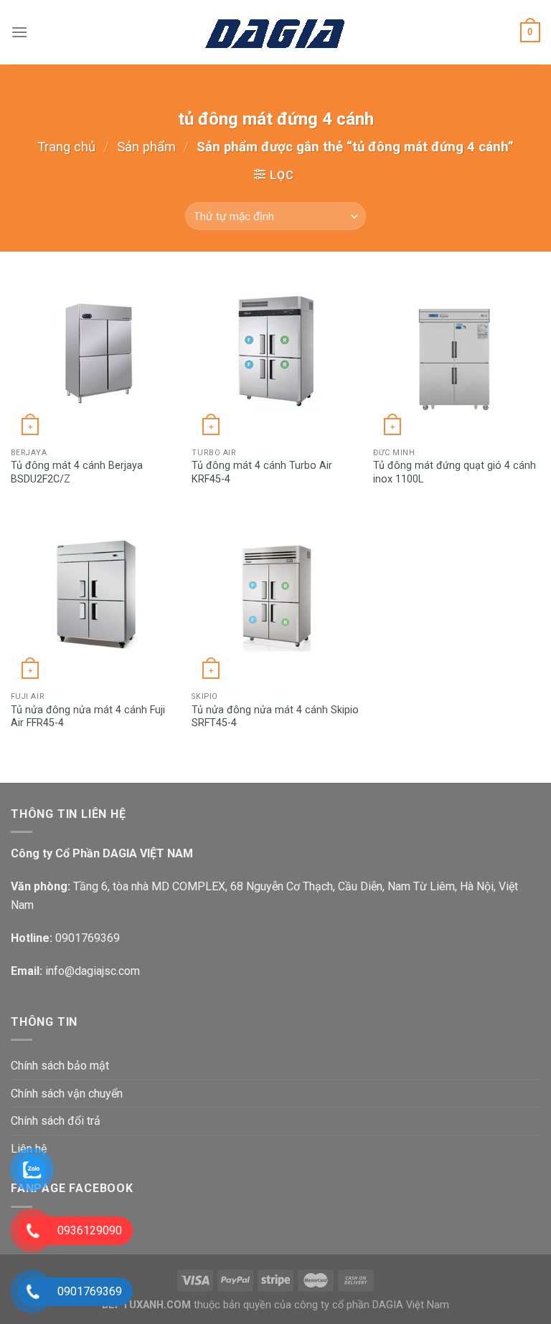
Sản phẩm (146, 146)
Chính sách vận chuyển (67, 1093)
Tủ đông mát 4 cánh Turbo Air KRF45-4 (262, 472)
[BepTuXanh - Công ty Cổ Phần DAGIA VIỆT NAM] (275, 32)
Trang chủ (66, 146)
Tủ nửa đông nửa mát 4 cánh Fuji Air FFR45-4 (88, 717)
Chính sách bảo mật (60, 1065)
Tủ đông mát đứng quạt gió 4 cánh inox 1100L (454, 472)
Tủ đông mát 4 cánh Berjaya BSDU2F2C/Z (77, 472)
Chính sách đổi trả (55, 1121)
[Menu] (19, 31)
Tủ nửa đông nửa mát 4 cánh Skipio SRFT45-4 (275, 717)
